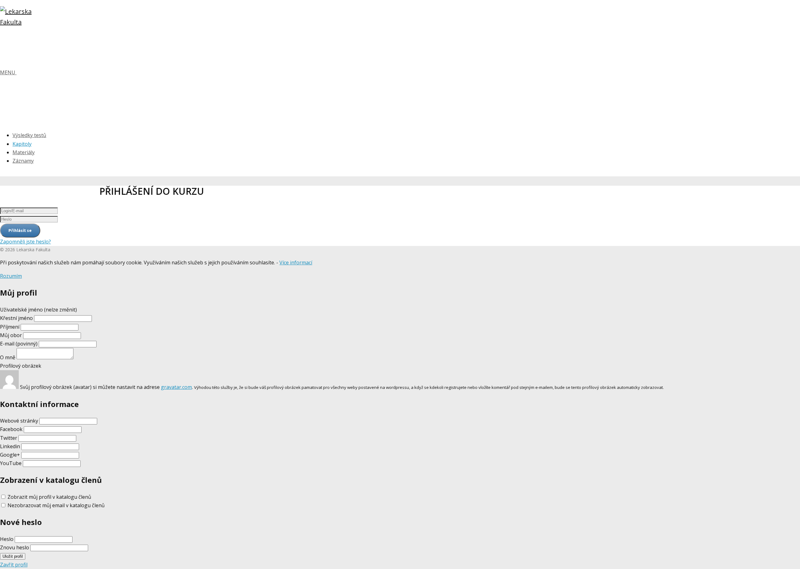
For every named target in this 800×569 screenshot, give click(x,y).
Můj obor (11, 335)
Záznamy (23, 160)
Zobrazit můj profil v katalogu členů (49, 496)
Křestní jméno (17, 318)
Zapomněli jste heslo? (25, 241)
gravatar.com (176, 387)
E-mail (19, 343)
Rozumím (11, 275)
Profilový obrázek (20, 365)
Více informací (295, 262)
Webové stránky (19, 420)
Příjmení (9, 326)
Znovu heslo (14, 547)
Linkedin (10, 446)
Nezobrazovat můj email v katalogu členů (56, 505)
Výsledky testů (29, 135)
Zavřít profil (14, 564)
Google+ (10, 454)
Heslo (6, 539)
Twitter (8, 437)
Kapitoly (22, 143)
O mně (7, 357)
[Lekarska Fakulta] (19, 22)
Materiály (23, 152)
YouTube (11, 463)
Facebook (11, 429)
